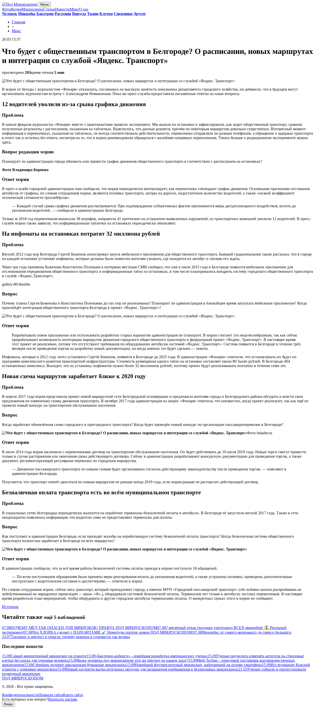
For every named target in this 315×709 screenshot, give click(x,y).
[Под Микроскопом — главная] (19, 4)
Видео (16, 9)
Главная (18, 22)
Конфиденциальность (20, 695)
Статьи (49, 9)
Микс (74, 9)
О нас (84, 9)
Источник (10, 607)
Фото (6, 9)
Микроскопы (32, 9)
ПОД (22, 678)
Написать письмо (62, 699)
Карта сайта (73, 695)
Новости (62, 9)
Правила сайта (50, 695)
